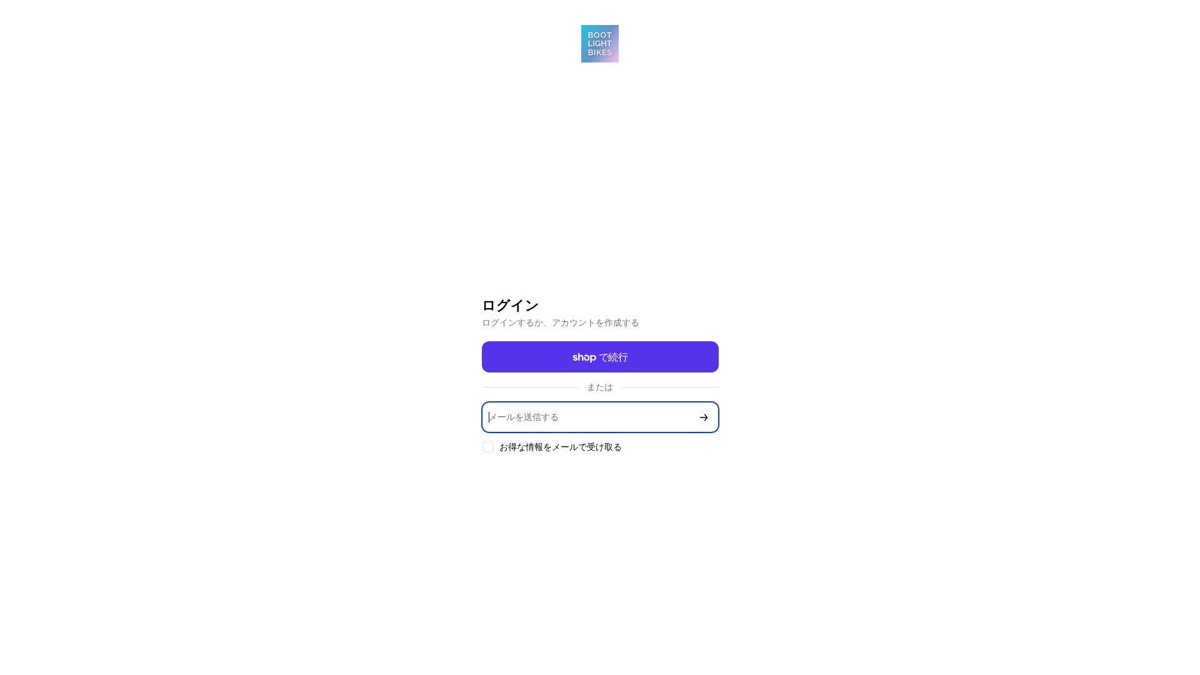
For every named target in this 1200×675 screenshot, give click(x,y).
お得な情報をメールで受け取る (560, 446)
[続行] (703, 417)
